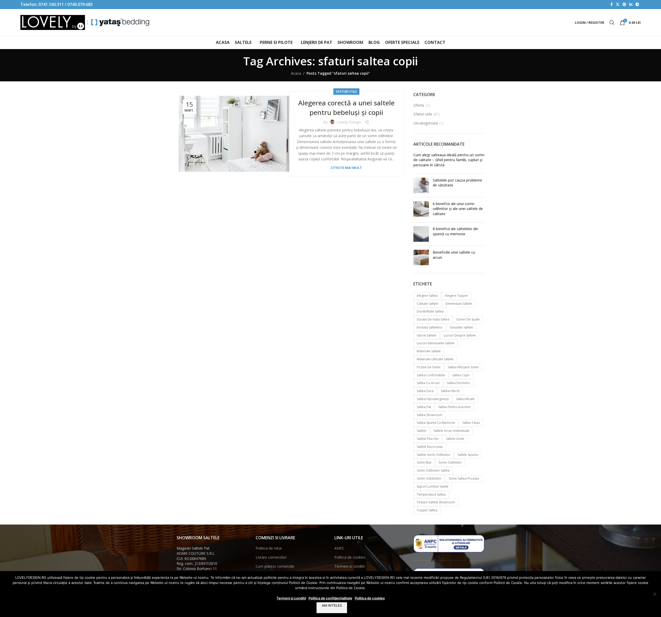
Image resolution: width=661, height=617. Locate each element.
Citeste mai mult (346, 167)
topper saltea (427, 510)
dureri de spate (468, 319)
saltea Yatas (471, 422)
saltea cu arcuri (428, 383)
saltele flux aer (428, 438)
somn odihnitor (450, 462)
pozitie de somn (428, 367)
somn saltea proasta (464, 478)
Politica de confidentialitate (330, 598)
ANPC (339, 548)
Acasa (296, 73)
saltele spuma (468, 454)
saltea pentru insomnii (454, 407)
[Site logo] (52, 22)
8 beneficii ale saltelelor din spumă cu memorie (455, 231)
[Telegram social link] (637, 4)
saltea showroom (429, 415)
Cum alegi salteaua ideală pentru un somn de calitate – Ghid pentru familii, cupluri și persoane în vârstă (448, 159)
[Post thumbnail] (421, 185)
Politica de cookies (350, 557)
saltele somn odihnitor (433, 454)
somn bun (424, 462)
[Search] (612, 22)
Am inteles (332, 605)
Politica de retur (269, 548)
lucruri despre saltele (460, 335)
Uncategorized (425, 123)
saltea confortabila (431, 375)
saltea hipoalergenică (433, 399)
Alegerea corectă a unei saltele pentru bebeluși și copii (346, 107)
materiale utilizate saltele (435, 359)
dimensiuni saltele (458, 303)
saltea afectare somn (463, 367)
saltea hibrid (450, 391)
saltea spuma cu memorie (436, 422)
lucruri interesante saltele (435, 343)
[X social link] (617, 4)
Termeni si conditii (349, 566)
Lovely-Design (349, 122)
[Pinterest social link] (624, 4)
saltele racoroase (430, 446)
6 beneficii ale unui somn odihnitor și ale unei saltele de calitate (458, 208)
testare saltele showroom (436, 502)
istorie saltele (426, 335)
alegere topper (456, 295)
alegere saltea (427, 295)
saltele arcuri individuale (451, 430)
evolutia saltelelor (430, 327)
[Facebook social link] (611, 4)
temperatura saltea (431, 494)
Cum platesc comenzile (275, 566)
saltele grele (455, 438)
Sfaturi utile (346, 91)
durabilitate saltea (430, 311)
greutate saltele (461, 327)
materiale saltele (429, 351)
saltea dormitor (458, 383)
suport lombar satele (432, 486)
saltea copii (460, 375)
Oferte (418, 105)
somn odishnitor (429, 478)
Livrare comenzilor (271, 557)
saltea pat (424, 407)
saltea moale (465, 399)
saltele (421, 430)
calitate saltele (427, 303)
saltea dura (425, 391)
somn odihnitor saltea (433, 470)
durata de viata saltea (433, 319)
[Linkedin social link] (631, 4)
